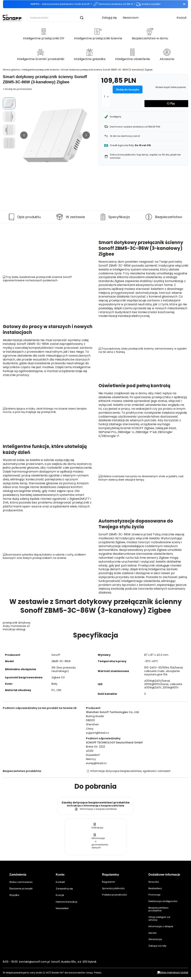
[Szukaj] (81, 17)
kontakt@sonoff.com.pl (34, 962)
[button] (24, 135)
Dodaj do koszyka (127, 89)
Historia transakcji (66, 901)
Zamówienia (17, 874)
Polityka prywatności (114, 894)
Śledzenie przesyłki (21, 888)
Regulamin (108, 881)
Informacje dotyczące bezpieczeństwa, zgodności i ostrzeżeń (130, 771)
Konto (60, 874)
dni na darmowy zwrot (125, 136)
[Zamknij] (184, 4)
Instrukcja (97, 827)
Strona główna (11, 69)
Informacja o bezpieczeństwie (98, 809)
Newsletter (62, 908)
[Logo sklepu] (12, 17)
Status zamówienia (20, 882)
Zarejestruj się (64, 888)
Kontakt (60, 882)
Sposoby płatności (113, 888)
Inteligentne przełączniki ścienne (40, 69)
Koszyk (60, 895)
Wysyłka (14, 895)
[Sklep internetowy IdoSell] (172, 972)
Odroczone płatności (123, 154)
